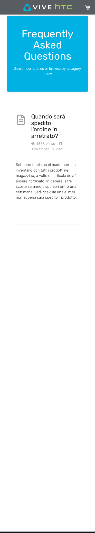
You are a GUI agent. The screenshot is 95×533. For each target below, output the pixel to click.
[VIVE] (47, 7)
